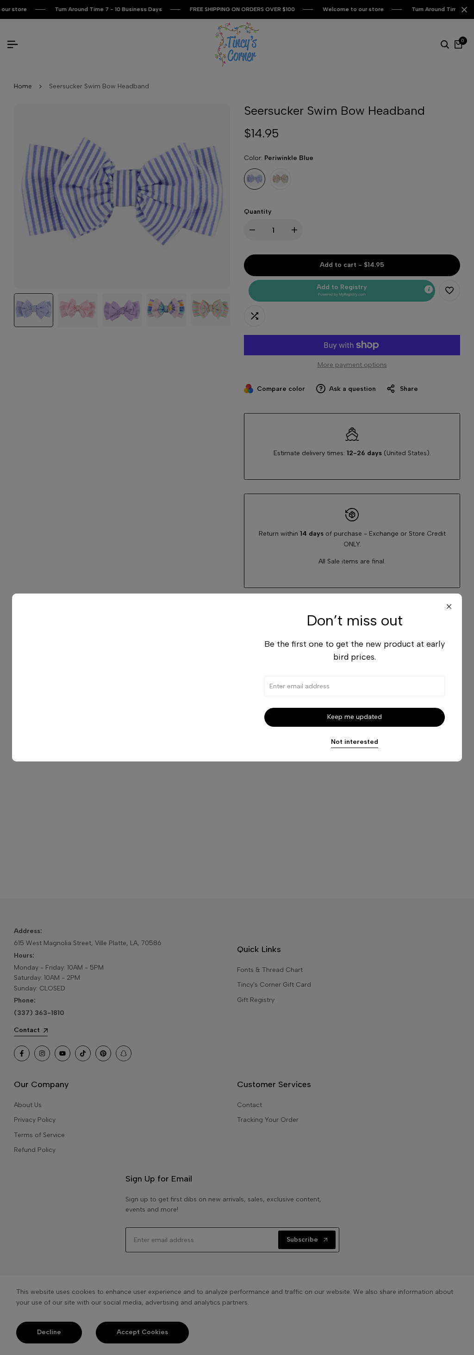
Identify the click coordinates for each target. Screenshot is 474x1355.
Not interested (354, 742)
